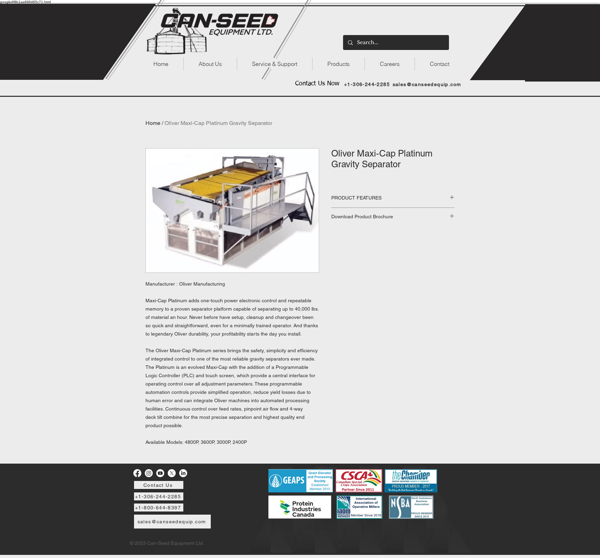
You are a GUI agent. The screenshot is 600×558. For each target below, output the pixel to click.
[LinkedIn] (183, 473)
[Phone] (194, 495)
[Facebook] (137, 473)
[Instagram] (149, 473)
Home (152, 123)
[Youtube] (160, 473)
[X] (172, 473)
